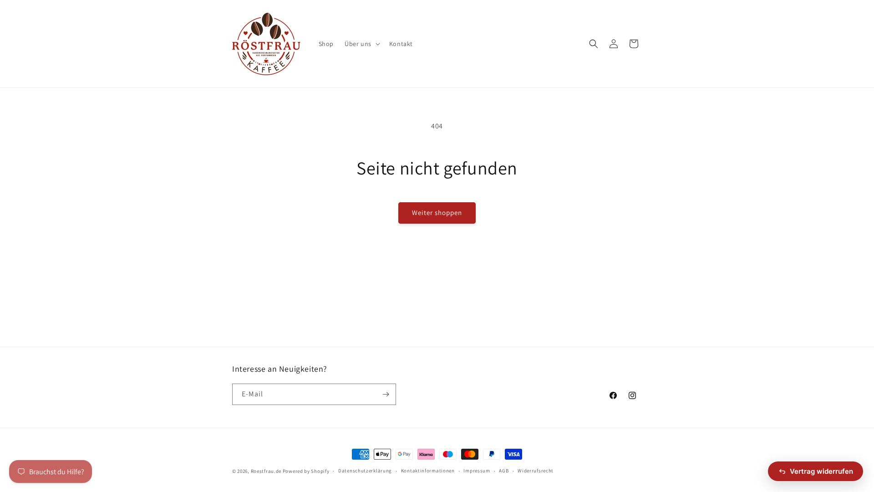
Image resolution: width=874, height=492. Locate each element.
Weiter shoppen (437, 212)
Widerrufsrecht (536, 470)
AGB (503, 470)
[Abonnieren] (386, 394)
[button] (361, 43)
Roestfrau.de (266, 471)
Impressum (476, 470)
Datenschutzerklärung (365, 470)
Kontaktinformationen (428, 470)
